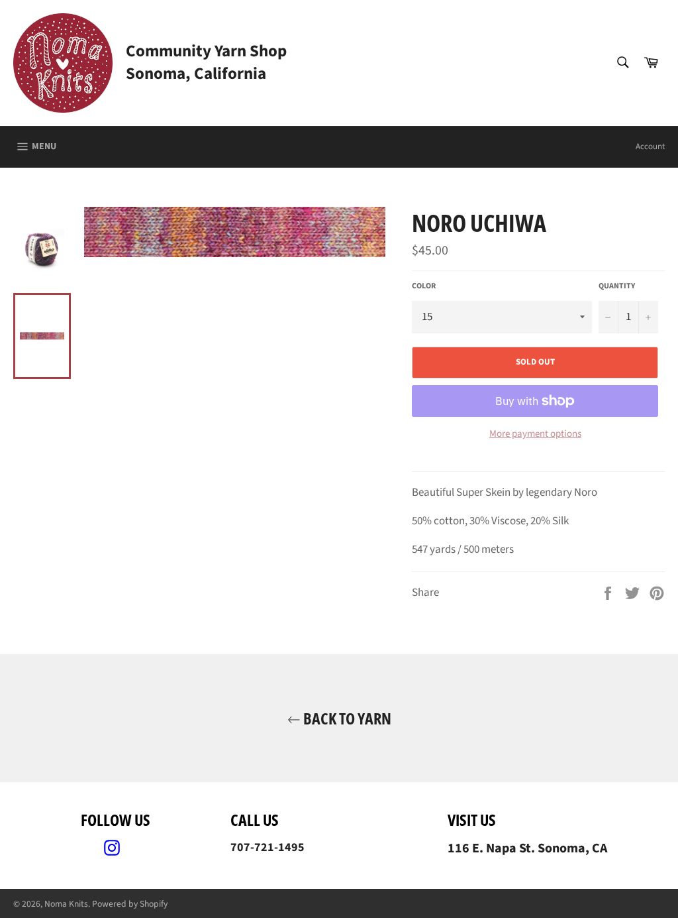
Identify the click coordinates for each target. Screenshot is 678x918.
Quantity (617, 286)
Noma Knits (66, 903)
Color (424, 286)
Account (650, 146)
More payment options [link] (535, 434)
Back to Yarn (346, 718)
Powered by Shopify (130, 903)
